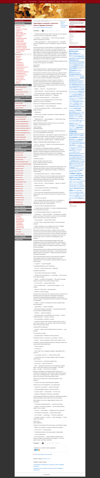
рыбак (77, 161)
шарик (74, 195)
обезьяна (79, 141)
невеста (71, 141)
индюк (82, 96)
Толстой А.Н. (18, 81)
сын (83, 181)
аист (76, 63)
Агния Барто (18, 216)
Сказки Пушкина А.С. (20, 76)
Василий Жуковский (20, 219)
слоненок (73, 166)
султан (77, 181)
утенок (70, 186)
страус (70, 181)
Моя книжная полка (51, 1)
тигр (81, 182)
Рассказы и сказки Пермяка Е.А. (22, 130)
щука (80, 196)
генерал (74, 82)
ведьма (78, 74)
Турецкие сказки (18, 184)
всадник (70, 82)
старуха (78, 173)
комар (74, 104)
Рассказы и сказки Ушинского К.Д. (22, 132)
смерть (77, 166)
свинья (71, 163)
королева (77, 106)
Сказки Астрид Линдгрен (21, 43)
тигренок (70, 184)
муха (83, 137)
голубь (70, 83)
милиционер (81, 134)
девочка (75, 84)
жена (80, 91)
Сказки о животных (20, 207)
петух (73, 149)
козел (77, 101)
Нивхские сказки (18, 177)
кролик (75, 115)
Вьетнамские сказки (19, 166)
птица (73, 157)
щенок (77, 197)
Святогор (78, 61)
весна (76, 76)
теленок (74, 182)
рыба (73, 161)
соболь (80, 168)
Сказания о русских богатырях (21, 92)
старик (72, 173)
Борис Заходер (19, 218)
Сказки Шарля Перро (20, 51)
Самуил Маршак (19, 223)
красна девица (81, 112)
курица (71, 118)
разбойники (78, 158)
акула (82, 63)
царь (71, 190)
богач (78, 70)
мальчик (79, 127)
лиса (71, 124)
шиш (84, 195)
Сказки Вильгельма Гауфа (21, 46)
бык (79, 72)
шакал (77, 193)
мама (70, 129)
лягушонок (71, 127)
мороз (76, 135)
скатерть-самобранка (77, 165)
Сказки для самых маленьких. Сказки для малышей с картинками (23, 146)
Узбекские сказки (19, 188)
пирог (75, 150)
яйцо (84, 198)
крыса (80, 115)
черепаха (77, 192)
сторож (81, 179)
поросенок (72, 153)
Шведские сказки (19, 195)
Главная (24, 1)
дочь (73, 87)
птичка (77, 157)
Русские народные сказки (20, 182)
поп (74, 152)
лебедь (74, 120)
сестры (78, 163)
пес (70, 149)
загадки (74, 95)
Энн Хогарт (18, 52)
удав (80, 185)
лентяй (83, 120)
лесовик (72, 121)
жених (83, 91)
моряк (79, 135)
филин (83, 186)
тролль (81, 184)
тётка (78, 185)
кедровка (83, 98)
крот (78, 115)
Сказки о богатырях (19, 94)
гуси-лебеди (78, 83)
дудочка (72, 89)
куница (77, 116)
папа (76, 147)
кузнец (71, 116)
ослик (80, 143)
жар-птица (76, 91)
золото (78, 96)
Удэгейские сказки (19, 186)
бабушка (76, 65)
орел (73, 143)
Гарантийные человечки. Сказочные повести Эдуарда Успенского (45, 24)
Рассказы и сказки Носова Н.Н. (21, 123)
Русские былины (18, 89)
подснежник (71, 152)
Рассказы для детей (20, 114)
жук (77, 92)
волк (82, 78)
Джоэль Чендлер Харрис (21, 33)
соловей (75, 171)
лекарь (80, 120)
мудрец (82, 135)
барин (75, 67)
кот (80, 108)
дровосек (77, 87)
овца (84, 142)
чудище (70, 193)
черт (81, 192)
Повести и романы (20, 101)
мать (73, 129)
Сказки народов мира (20, 150)
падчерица (71, 147)
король (76, 108)
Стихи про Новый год (19, 234)
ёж (70, 200)
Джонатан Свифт (19, 103)
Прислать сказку (64, 1)
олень (70, 143)
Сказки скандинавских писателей (23, 49)
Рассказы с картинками (21, 142)
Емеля (80, 55)
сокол (70, 170)
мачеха (77, 129)
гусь (70, 84)
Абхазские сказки (19, 155)
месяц (70, 134)
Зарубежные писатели (20, 25)
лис (81, 121)
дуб (69, 89)
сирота (71, 165)
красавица (72, 112)
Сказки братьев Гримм (20, 44)
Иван (79, 56)
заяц (80, 95)
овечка (81, 142)
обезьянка (71, 142)
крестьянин (82, 113)
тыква (72, 185)
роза (80, 159)
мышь (81, 139)
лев (77, 120)
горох (73, 83)
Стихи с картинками (20, 236)
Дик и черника (71, 35)
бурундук (76, 72)
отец (83, 143)
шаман (80, 193)
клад (72, 100)
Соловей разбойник (81, 62)
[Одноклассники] (39, 450)
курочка (76, 118)
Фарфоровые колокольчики (74, 42)
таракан (71, 182)
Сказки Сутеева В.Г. (20, 78)
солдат (80, 170)
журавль (81, 93)
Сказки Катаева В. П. (20, 68)
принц (71, 155)
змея (74, 96)
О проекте (58, 1)
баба (70, 65)
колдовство (71, 103)
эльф (83, 196)
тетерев (78, 182)
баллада (82, 65)
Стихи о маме (18, 231)
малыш (75, 127)
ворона (81, 81)
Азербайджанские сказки (20, 157)
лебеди (70, 120)
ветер (79, 76)
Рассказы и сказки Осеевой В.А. (22, 126)
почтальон (82, 153)
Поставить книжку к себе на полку (43, 27)
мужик (74, 137)
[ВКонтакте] (35, 450)
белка (74, 68)
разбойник (72, 158)
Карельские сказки (19, 168)
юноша (73, 198)
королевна (71, 108)
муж (70, 137)
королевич (82, 106)
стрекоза (74, 181)
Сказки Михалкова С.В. (21, 73)
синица (81, 163)
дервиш (80, 86)
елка (70, 91)
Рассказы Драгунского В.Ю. (21, 117)
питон (77, 150)
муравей (80, 137)
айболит (79, 63)
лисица (76, 124)
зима (83, 95)
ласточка (80, 118)
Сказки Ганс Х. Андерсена (21, 47)
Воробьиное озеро (72, 33)
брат (80, 70)
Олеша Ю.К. (18, 61)
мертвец (83, 133)
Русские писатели (19, 54)
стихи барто (78, 177)
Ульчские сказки (18, 193)
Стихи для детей (18, 214)
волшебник (71, 79)
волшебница (77, 79)
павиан (76, 145)
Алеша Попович (73, 49)
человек (70, 192)
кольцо (70, 104)
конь (77, 105)
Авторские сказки (19, 23)
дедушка (76, 86)
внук (70, 78)
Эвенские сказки (18, 202)
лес (69, 121)
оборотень (78, 142)
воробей (72, 81)
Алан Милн (18, 27)
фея (81, 186)
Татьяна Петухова (20, 226)
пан (74, 147)
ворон (76, 81)
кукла (74, 116)
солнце (71, 171)
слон (70, 166)
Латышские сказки (19, 173)
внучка (72, 78)
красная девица (74, 113)
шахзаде (80, 195)
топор (74, 184)
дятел (79, 89)
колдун (76, 103)
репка (77, 159)
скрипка (82, 165)
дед (84, 84)
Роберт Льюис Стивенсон (20, 105)
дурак (75, 89)
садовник (71, 162)
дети (83, 86)
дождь (70, 87)
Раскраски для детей (73, 205)
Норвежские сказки (19, 179)
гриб (75, 83)
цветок (75, 190)
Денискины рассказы (73, 52)
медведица (81, 129)
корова (71, 106)
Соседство (71, 39)
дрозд (81, 87)
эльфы (70, 198)
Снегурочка (74, 62)
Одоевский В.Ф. (19, 59)
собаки (76, 168)
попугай (77, 152)
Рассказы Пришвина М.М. (20, 137)
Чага (70, 38)
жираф (75, 92)
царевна (77, 188)
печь (81, 149)
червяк (74, 192)
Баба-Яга (81, 49)
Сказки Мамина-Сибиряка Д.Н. (22, 71)
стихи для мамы (74, 179)
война (79, 78)
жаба (72, 91)
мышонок (76, 139)
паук (83, 147)
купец (80, 116)
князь (75, 100)
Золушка (75, 56)
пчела (80, 157)
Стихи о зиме (18, 229)
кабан (70, 98)
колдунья (81, 103)
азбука (73, 63)
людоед (76, 125)
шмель (73, 196)
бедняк (71, 68)
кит (69, 100)
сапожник (82, 162)
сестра (75, 163)
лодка (79, 124)
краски (77, 112)
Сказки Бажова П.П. (20, 64)
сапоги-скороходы (76, 162)
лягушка (81, 126)
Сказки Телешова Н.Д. (20, 79)
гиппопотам (78, 82)
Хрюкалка (71, 34)
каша (80, 98)
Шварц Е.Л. (18, 82)
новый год (75, 141)
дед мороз (71, 86)
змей (70, 96)
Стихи (16, 212)
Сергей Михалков (19, 224)
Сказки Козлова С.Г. (20, 70)
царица (82, 188)
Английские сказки (19, 159)
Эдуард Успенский (19, 107)
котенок (71, 110)
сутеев (80, 181)
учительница (77, 186)
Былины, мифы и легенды (22, 85)
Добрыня (79, 53)
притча (83, 155)
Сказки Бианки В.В (20, 65)
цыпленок (79, 190)
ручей (70, 161)
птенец (70, 157)
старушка (71, 175)
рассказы (74, 159)
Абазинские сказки (19, 152)
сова (82, 168)
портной (77, 153)
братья (71, 72)
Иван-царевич (76, 58)
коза (74, 101)
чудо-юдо (74, 193)
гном (82, 82)
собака (72, 168)
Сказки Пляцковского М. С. (21, 75)
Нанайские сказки (19, 175)
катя (78, 98)
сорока (78, 171)
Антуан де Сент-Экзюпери (21, 29)
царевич (71, 188)
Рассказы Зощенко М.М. (20, 119)
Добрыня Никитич (74, 55)
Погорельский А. (19, 62)
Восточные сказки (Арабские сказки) (23, 164)
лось (82, 124)
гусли (82, 83)
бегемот (83, 67)
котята (75, 110)
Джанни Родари (19, 32)
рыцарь (83, 161)
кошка (78, 110)
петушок (78, 149)
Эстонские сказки (19, 204)
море (74, 135)
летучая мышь (76, 121)
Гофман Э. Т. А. (19, 30)
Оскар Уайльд (19, 36)
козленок (81, 101)
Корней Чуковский (20, 221)
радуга (83, 157)
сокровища (75, 170)
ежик (82, 89)
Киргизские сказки (19, 170)
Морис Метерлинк (19, 35)
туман (70, 185)
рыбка (80, 161)
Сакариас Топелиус (20, 40)
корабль (81, 104)
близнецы (78, 68)
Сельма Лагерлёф (19, 41)
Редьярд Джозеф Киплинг (21, 38)
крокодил (71, 115)
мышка (71, 139)
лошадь (71, 126)
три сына (77, 184)
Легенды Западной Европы (21, 87)
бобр (81, 68)
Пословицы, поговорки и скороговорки (21, 111)
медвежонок (73, 133)
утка (74, 186)
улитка (82, 185)
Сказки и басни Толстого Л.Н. (22, 67)
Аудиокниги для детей (43, 1)
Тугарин (70, 63)
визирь (82, 76)
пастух (80, 147)
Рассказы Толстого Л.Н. (20, 139)
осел (76, 143)
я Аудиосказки (19, 239)
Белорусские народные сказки (21, 161)
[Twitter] (37, 450)
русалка (82, 159)
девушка (80, 84)
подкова (79, 150)
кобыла (78, 100)
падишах (80, 145)
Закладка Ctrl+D (71, 1)
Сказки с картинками (32, 1)
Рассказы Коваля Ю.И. (20, 135)
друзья (84, 87)
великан (71, 76)
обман (74, 142)
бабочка (72, 65)
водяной (76, 78)
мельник (79, 133)
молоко (71, 135)
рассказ (70, 159)
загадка (70, 95)
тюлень (75, 185)
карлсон (75, 98)
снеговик (80, 166)
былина (72, 74)
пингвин (71, 150)
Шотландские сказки (19, 197)
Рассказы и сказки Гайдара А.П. (22, 121)
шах (77, 195)
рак (81, 158)
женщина (71, 92)
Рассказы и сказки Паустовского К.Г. (23, 128)
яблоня (80, 198)
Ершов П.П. (18, 57)
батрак (79, 67)
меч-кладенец (75, 134)
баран (70, 67)
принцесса (78, 155)
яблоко (76, 198)
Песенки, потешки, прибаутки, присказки (23, 97)
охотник (72, 145)
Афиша (70, 204)
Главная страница (36, 20)
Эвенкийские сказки (19, 199)
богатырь (72, 70)
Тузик (70, 40)
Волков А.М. (18, 56)
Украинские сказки (19, 190)
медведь (73, 131)
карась (72, 98)
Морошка (71, 41)
